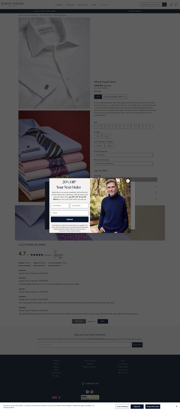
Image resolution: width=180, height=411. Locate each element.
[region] (90, 406)
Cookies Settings (122, 406)
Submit (70, 219)
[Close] (176, 406)
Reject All (137, 406)
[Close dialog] (128, 181)
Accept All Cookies (153, 406)
